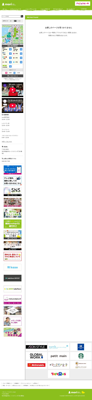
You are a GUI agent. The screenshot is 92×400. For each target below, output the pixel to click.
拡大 (19, 21)
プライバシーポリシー (26, 383)
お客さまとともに (16, 385)
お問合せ (35, 383)
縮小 (11, 21)
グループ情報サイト (7, 383)
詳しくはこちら (12, 76)
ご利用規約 (25, 385)
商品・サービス (6, 385)
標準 (15, 21)
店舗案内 (16, 383)
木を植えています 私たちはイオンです (39, 385)
